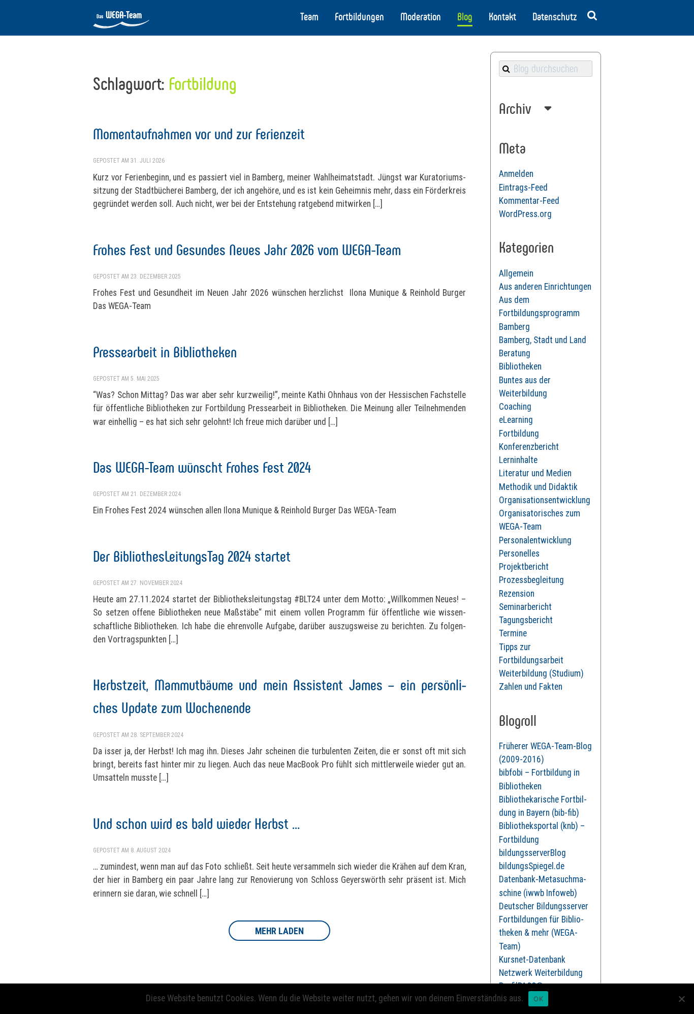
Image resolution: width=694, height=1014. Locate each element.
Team (309, 16)
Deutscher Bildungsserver (543, 906)
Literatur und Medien (535, 473)
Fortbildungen (359, 16)
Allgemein (516, 273)
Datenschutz (554, 16)
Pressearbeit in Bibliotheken (165, 352)
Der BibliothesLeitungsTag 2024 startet (192, 556)
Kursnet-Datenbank (532, 960)
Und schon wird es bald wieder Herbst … (196, 823)
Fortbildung (519, 433)
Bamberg (514, 327)
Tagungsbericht (526, 620)
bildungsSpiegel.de (531, 866)
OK (538, 999)
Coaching (515, 407)
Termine (513, 633)
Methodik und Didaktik (538, 487)
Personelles (519, 553)
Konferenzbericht (529, 447)
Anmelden (516, 174)
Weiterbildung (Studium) (541, 673)
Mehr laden (279, 931)
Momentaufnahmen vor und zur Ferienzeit (199, 134)
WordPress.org (525, 214)
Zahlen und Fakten (530, 687)
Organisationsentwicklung (544, 500)
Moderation (420, 16)
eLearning (516, 420)
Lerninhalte (518, 460)
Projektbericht (524, 567)
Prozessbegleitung (531, 580)
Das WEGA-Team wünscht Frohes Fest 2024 (202, 467)
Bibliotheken (520, 366)
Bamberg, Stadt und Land (542, 340)
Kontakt (502, 16)
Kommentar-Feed (529, 201)
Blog (464, 16)
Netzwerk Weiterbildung (541, 973)
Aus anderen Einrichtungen (545, 287)
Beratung (514, 353)
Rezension (516, 594)
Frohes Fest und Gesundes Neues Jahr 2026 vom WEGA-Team (247, 249)
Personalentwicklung (535, 540)
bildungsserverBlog (532, 853)
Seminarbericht (525, 607)
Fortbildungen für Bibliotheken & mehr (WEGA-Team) (541, 932)
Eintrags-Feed (523, 187)
